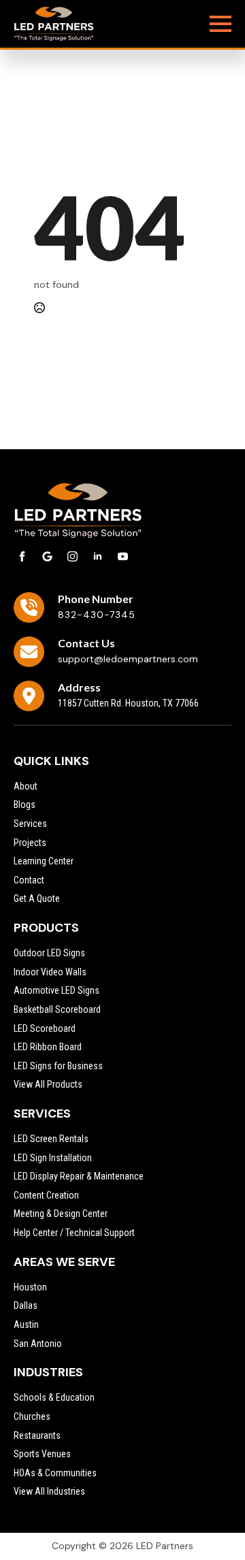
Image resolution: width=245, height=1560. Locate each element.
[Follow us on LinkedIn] (97, 556)
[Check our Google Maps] (47, 556)
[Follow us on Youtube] (122, 556)
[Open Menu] (220, 24)
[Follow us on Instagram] (72, 556)
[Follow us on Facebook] (22, 556)
